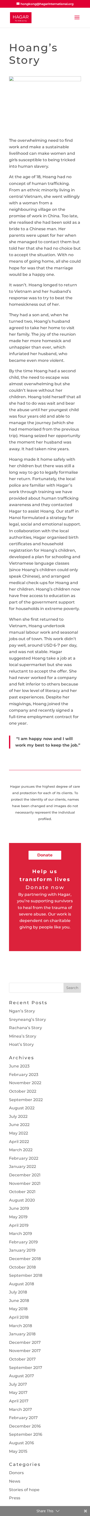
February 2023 (23, 1074)
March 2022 (20, 1149)
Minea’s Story (22, 1036)
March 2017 (20, 1409)
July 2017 (18, 1384)
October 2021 (22, 1191)
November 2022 (25, 1082)
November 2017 (25, 1350)
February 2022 (23, 1158)
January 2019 (22, 1250)
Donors (16, 1472)
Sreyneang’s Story (27, 1019)
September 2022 (26, 1099)
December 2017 (25, 1342)
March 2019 (20, 1233)
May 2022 (18, 1133)
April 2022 (19, 1141)
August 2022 (21, 1108)
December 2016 (25, 1426)
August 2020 (22, 1200)
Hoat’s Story (21, 1044)
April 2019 (18, 1225)
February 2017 (23, 1417)
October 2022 (22, 1091)
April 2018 (18, 1317)
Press (14, 1498)
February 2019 (23, 1242)
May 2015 (18, 1451)
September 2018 (25, 1275)
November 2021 (24, 1183)
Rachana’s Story (25, 1027)
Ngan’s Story (22, 1011)
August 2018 (21, 1284)
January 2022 (22, 1166)
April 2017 (18, 1401)
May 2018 (18, 1308)
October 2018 (22, 1267)
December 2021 (24, 1175)
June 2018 (19, 1300)
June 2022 (19, 1124)
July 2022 (18, 1116)
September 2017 (25, 1367)
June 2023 (19, 1066)
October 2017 (22, 1359)
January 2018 (22, 1334)
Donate (44, 855)
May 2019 (18, 1216)
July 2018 (18, 1292)
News (14, 1481)
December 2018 (25, 1258)
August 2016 (21, 1442)
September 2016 (25, 1434)
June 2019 (19, 1208)
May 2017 (18, 1392)
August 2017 (21, 1375)
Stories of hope (24, 1489)
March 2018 (20, 1325)
